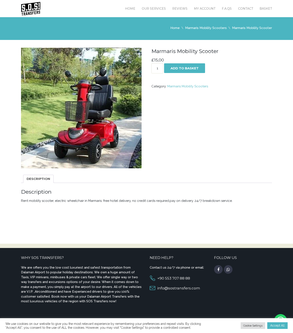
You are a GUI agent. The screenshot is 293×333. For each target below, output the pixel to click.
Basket (266, 9)
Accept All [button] (277, 325)
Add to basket (185, 68)
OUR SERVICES (154, 9)
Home (130, 9)
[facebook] (218, 269)
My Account (204, 9)
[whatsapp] (228, 269)
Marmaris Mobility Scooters (206, 28)
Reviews (179, 9)
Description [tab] (38, 179)
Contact (245, 9)
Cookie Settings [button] (253, 325)
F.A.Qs (227, 9)
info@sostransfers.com (178, 288)
